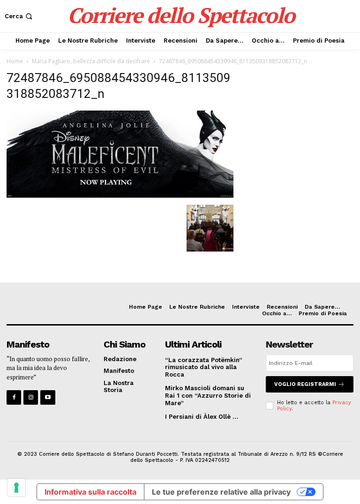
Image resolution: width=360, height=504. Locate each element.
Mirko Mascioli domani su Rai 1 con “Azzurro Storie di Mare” (208, 395)
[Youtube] (47, 397)
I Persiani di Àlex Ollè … (201, 416)
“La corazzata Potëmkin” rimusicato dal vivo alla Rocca (203, 367)
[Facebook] (14, 397)
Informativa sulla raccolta (90, 492)
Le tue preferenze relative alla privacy (221, 492)
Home (15, 61)
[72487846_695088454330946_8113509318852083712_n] (120, 195)
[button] (19, 16)
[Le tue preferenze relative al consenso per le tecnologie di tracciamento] (16, 488)
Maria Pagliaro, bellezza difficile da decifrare (91, 61)
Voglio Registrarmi (305, 384)
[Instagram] (30, 397)
